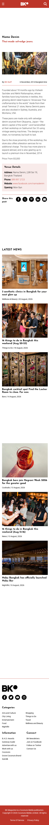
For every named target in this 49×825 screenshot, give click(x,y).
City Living (6, 716)
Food (4, 723)
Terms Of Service (17, 820)
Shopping (30, 713)
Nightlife (5, 727)
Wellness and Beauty (34, 723)
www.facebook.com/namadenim (28, 183)
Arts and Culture (9, 713)
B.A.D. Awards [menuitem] (8, 738)
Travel (28, 720)
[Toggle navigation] (3, 4)
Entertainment (8, 720)
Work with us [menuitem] (7, 749)
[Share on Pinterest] (31, 199)
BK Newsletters (33, 738)
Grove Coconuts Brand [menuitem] (11, 756)
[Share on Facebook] (18, 199)
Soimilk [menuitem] (5, 759)
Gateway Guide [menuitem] (8, 742)
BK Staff (8, 82)
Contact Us (31, 749)
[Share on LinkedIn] (38, 199)
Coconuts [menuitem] (6, 752)
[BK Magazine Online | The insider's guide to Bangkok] (24, 3)
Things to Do (31, 716)
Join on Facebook (34, 742)
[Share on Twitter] (24, 199)
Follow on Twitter (34, 745)
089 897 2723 (18, 179)
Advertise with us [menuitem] (9, 745)
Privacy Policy (33, 820)
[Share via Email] (44, 199)
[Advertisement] (24, 21)
